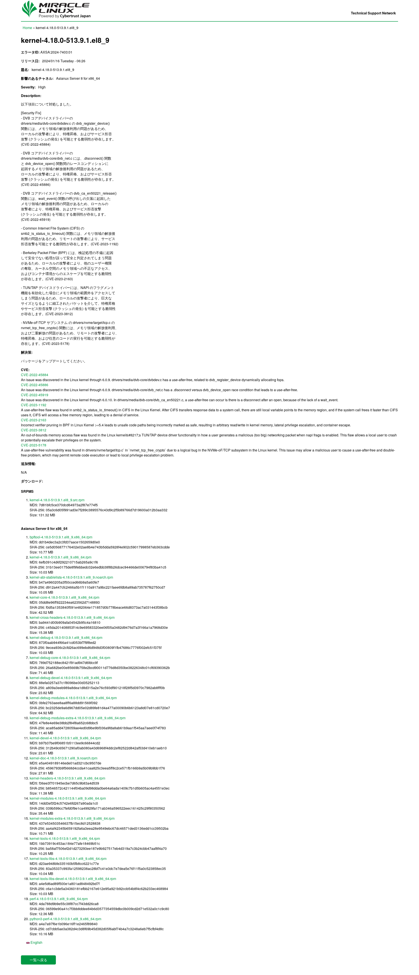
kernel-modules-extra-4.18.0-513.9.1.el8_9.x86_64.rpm (72, 818)
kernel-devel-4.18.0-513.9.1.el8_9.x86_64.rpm (65, 737)
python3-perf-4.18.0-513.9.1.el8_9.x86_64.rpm (65, 918)
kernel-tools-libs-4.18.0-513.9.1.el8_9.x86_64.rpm (68, 858)
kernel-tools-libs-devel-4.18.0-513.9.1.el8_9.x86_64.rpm (73, 878)
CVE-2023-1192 (33, 404)
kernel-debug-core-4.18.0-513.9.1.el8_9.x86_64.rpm (70, 657)
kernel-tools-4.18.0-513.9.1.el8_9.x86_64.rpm (65, 838)
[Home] (58, 18)
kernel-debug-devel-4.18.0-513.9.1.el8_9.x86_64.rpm (71, 677)
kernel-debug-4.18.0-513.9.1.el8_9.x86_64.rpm (66, 637)
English (36, 942)
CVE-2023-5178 (33, 445)
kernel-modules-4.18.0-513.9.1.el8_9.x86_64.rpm (68, 798)
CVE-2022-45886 (34, 384)
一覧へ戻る (38, 959)
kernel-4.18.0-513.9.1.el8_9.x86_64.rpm (60, 557)
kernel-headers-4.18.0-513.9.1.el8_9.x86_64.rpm (67, 778)
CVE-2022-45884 (34, 374)
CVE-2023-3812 (33, 429)
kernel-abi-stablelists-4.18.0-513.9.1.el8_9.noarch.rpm (71, 577)
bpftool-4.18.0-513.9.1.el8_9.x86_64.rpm (61, 536)
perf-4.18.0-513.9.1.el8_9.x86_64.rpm (59, 898)
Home (27, 27)
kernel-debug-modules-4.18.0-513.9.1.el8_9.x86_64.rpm (73, 697)
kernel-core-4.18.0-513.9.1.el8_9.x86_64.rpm (64, 597)
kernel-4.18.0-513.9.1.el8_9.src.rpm (57, 499)
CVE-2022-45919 (34, 394)
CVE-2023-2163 (33, 419)
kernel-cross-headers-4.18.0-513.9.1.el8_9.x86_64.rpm (72, 617)
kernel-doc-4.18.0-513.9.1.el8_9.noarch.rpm (63, 758)
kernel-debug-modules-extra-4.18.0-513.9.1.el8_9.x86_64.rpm (77, 717)
